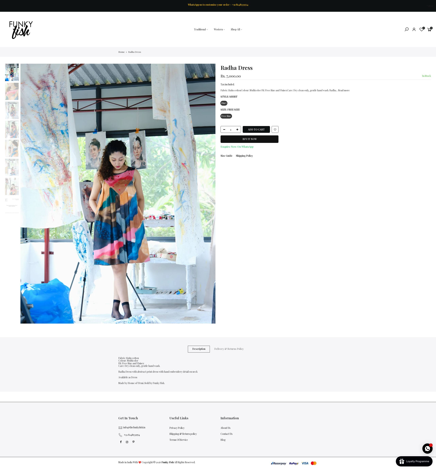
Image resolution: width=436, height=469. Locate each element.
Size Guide (226, 155)
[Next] (209, 193)
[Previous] (26, 193)
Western (218, 29)
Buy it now (250, 139)
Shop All (235, 29)
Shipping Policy (244, 155)
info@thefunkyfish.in (134, 427)
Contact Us (226, 433)
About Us (225, 427)
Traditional (200, 29)
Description (198, 348)
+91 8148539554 (132, 434)
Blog (223, 439)
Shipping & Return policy (183, 433)
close (6, 5)
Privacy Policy (176, 427)
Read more (344, 90)
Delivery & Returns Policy (229, 348)
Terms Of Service (178, 439)
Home (121, 51)
